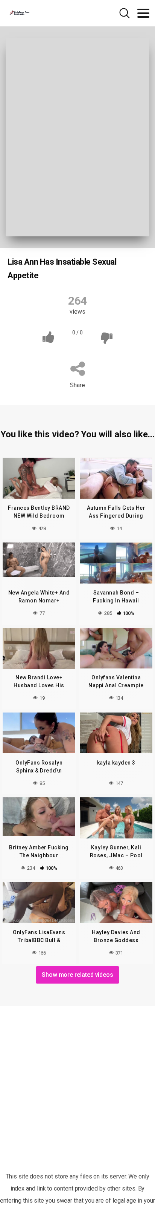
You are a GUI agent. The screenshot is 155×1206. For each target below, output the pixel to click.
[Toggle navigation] (143, 13)
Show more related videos (77, 974)
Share (77, 385)
